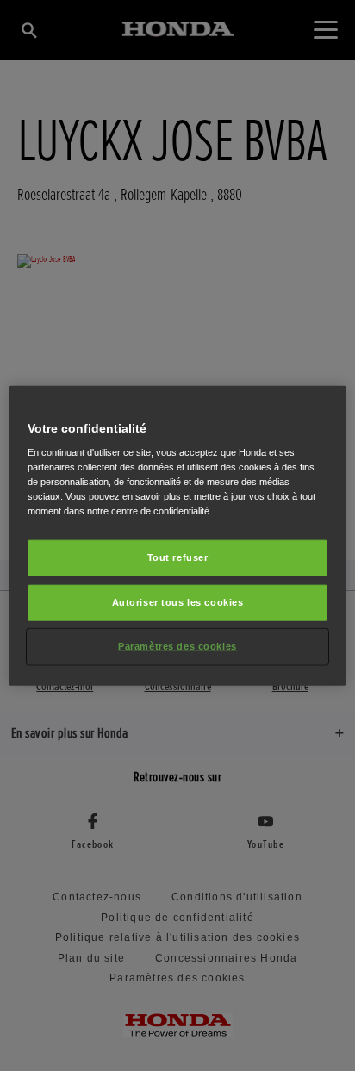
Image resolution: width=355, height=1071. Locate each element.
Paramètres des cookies (177, 646)
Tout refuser (178, 557)
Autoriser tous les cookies (178, 602)
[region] (177, 535)
